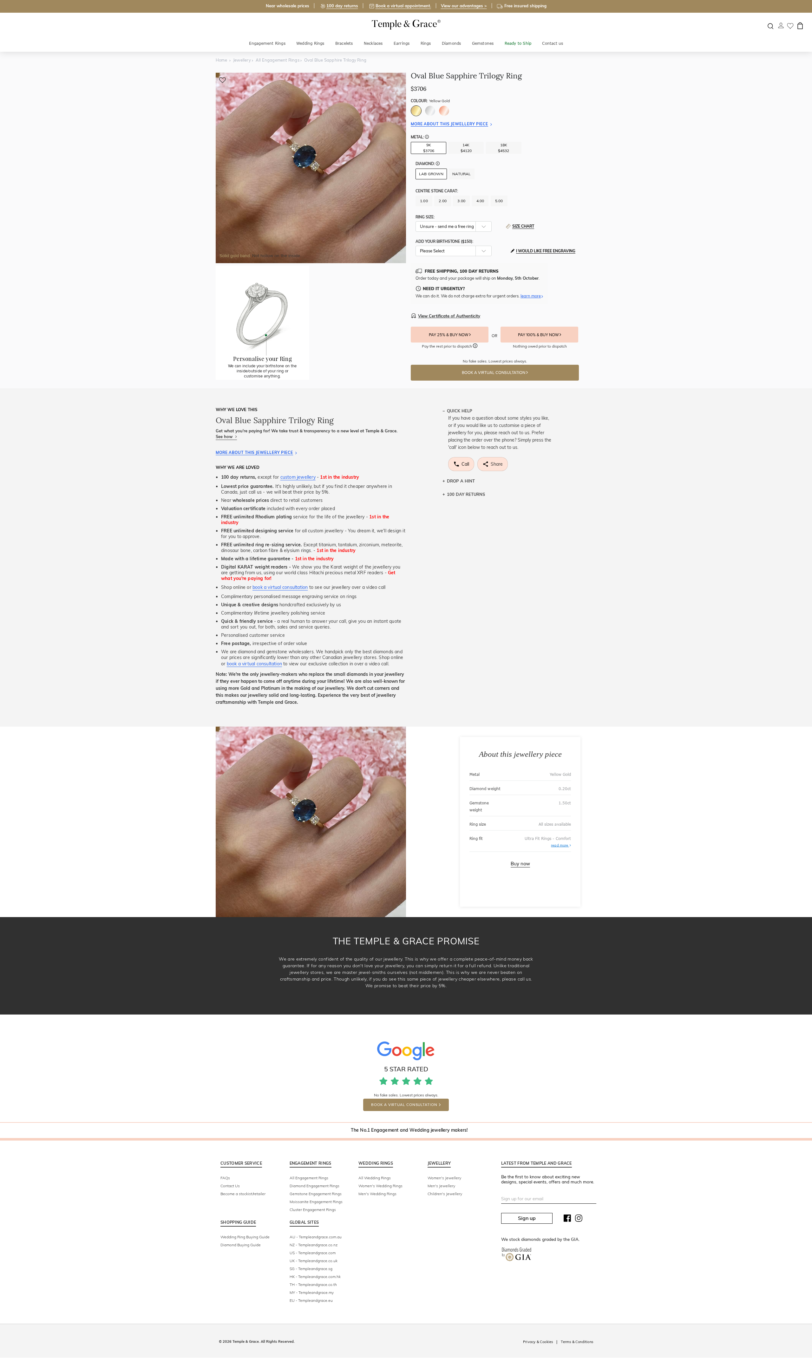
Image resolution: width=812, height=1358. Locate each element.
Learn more (531, 295)
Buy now (520, 863)
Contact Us (230, 1185)
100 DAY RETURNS (466, 494)
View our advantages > (464, 5)
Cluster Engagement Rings (313, 1209)
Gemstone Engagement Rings (316, 1193)
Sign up (527, 1218)
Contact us (552, 43)
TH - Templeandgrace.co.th (313, 1284)
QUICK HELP (459, 410)
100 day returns (342, 5)
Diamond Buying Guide (240, 1244)
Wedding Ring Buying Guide (245, 1237)
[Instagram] (579, 1219)
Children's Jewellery (445, 1193)
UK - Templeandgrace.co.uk (313, 1260)
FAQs (225, 1177)
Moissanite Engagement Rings (316, 1201)
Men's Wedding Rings (377, 1193)
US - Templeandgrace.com (313, 1252)
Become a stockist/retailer (242, 1193)
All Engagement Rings (309, 1177)
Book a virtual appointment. (403, 5)
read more (561, 845)
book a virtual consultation (280, 587)
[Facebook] (567, 1219)
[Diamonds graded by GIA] (516, 1255)
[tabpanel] (311, 168)
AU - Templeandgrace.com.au (316, 1237)
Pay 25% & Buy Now (449, 334)
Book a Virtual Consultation (494, 372)
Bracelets (344, 43)
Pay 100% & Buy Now (539, 334)
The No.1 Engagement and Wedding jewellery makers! (409, 1130)
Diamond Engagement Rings (314, 1185)
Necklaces (373, 43)
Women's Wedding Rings (380, 1185)
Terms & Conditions (577, 1342)
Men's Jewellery (441, 1185)
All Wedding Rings (374, 1177)
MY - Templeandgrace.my (312, 1292)
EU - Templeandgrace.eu (311, 1300)
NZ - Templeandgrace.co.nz (313, 1244)
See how (225, 436)
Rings (426, 43)
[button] (427, 137)
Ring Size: (425, 217)
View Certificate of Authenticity (449, 315)
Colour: (430, 100)
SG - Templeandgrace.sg (311, 1268)
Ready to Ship (518, 43)
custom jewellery (298, 477)
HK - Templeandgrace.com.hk (315, 1276)
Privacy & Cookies (538, 1342)
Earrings (402, 43)
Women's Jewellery (444, 1177)
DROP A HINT (461, 480)
